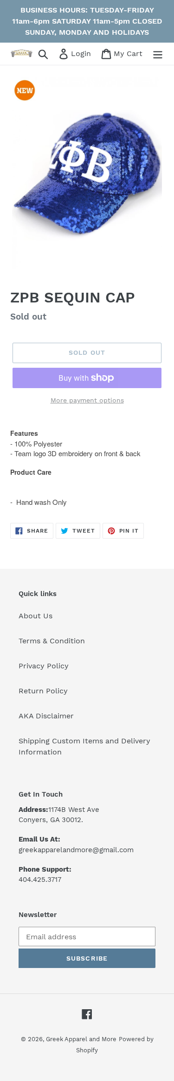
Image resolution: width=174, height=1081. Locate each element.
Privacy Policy (44, 665)
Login (82, 53)
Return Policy (43, 690)
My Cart (127, 53)
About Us (35, 615)
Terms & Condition (52, 640)
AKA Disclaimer (46, 715)
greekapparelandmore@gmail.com (76, 850)
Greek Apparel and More (81, 1039)
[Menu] (158, 54)
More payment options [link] (87, 400)
